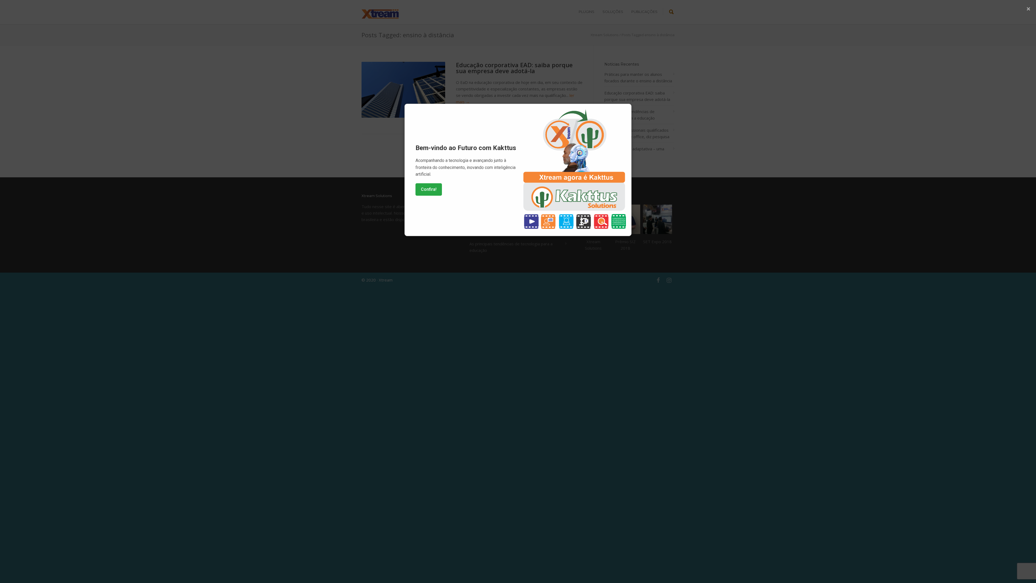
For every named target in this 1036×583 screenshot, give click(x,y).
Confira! (429, 189)
